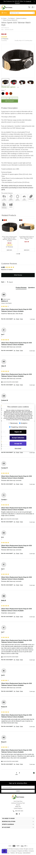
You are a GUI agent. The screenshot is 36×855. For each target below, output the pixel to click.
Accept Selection (18, 438)
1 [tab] (16, 253)
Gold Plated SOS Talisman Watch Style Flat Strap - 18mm (26, 238)
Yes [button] (14, 319)
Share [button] (21, 319)
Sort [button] (2, 282)
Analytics (24, 423)
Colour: (3, 90)
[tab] (21, 288)
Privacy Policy (25, 419)
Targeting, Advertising (19, 427)
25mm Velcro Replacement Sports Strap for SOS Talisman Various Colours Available (9, 238)
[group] (18, 267)
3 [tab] (19, 253)
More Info (9, 250)
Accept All (18, 444)
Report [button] (17, 319)
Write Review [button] (18, 275)
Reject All (18, 432)
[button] (18, 38)
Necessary (14, 423)
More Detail (18, 448)
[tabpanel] (5, 82)
